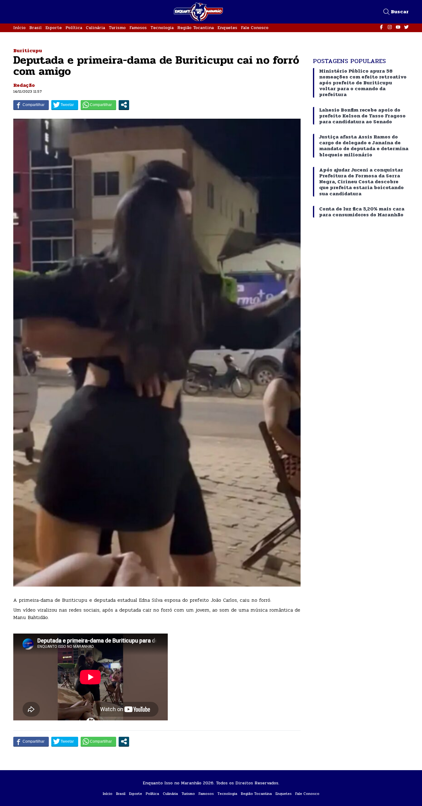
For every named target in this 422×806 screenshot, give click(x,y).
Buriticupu (27, 50)
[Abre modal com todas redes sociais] (124, 104)
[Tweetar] (64, 104)
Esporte (53, 27)
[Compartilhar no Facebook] (31, 104)
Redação (24, 85)
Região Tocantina (195, 27)
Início (19, 27)
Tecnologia (162, 27)
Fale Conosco (254, 27)
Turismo (117, 27)
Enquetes (227, 27)
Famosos (138, 27)
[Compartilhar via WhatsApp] (98, 104)
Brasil (35, 27)
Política (73, 27)
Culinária (95, 27)
